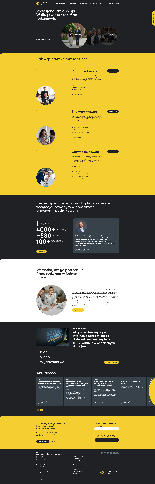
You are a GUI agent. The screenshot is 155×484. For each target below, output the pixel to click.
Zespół (75, 465)
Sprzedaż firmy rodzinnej (80, 92)
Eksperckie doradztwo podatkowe (83, 174)
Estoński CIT (77, 166)
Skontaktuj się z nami (56, 441)
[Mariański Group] (43, 3)
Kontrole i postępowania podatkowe (83, 169)
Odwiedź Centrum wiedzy (111, 362)
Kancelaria (93, 3)
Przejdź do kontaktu (42, 472)
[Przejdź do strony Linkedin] (102, 453)
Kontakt (111, 3)
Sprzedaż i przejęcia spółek (81, 125)
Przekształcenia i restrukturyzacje (82, 127)
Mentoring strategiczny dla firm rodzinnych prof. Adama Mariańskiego (85, 86)
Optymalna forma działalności (81, 132)
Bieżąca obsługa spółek (80, 130)
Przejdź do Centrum (78, 310)
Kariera (75, 469)
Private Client (77, 89)
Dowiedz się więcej (113, 71)
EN (118, 3)
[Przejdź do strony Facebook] (114, 453)
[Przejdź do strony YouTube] (105, 453)
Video (45, 357)
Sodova (59, 479)
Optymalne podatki (83, 3)
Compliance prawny (79, 134)
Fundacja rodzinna (78, 94)
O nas (74, 462)
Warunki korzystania (107, 436)
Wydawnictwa (52, 362)
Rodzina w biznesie (60, 3)
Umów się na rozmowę (43, 441)
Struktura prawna (72, 3)
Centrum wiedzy (103, 3)
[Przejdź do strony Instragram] (117, 453)
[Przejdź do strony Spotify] (108, 453)
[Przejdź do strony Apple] (111, 453)
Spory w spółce (77, 137)
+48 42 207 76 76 (40, 461)
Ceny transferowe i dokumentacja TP (83, 176)
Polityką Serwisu (105, 431)
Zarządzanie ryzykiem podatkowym (83, 178)
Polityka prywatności (99, 436)
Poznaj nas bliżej (41, 251)
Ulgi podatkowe (78, 171)
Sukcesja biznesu (78, 97)
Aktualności (76, 467)
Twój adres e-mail (98, 426)
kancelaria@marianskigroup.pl (43, 459)
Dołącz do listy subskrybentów (106, 439)
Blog (44, 352)
